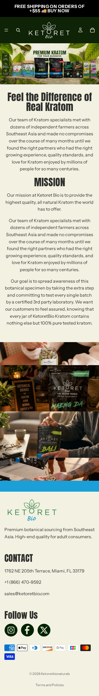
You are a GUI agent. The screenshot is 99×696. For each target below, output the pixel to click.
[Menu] (6, 30)
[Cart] (92, 30)
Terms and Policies (49, 685)
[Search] (18, 30)
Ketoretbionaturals (55, 674)
